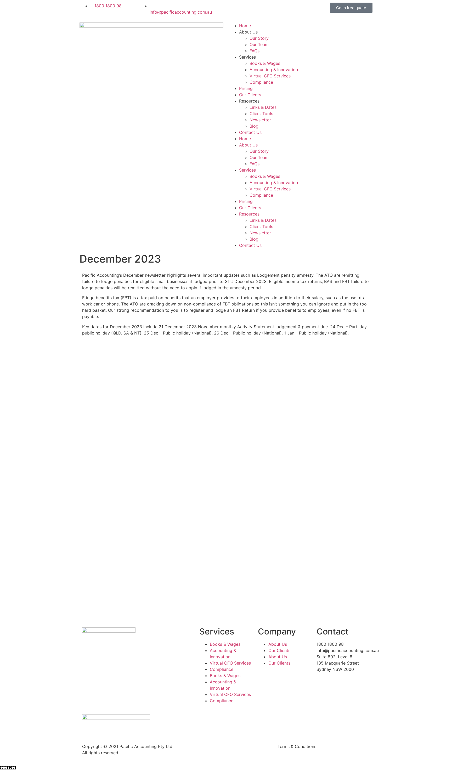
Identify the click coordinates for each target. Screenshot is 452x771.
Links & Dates (263, 107)
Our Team (259, 44)
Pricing (246, 88)
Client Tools (261, 113)
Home (245, 25)
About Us (277, 644)
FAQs (254, 50)
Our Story (259, 38)
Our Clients (250, 94)
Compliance (261, 82)
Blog (254, 126)
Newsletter (260, 119)
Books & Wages (265, 63)
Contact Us (250, 132)
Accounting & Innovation (274, 69)
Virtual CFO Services (270, 75)
